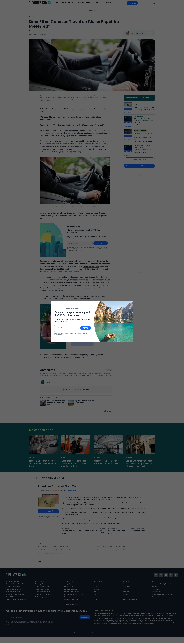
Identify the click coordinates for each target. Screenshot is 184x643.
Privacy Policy (58, 334)
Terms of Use (63, 333)
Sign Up (85, 328)
